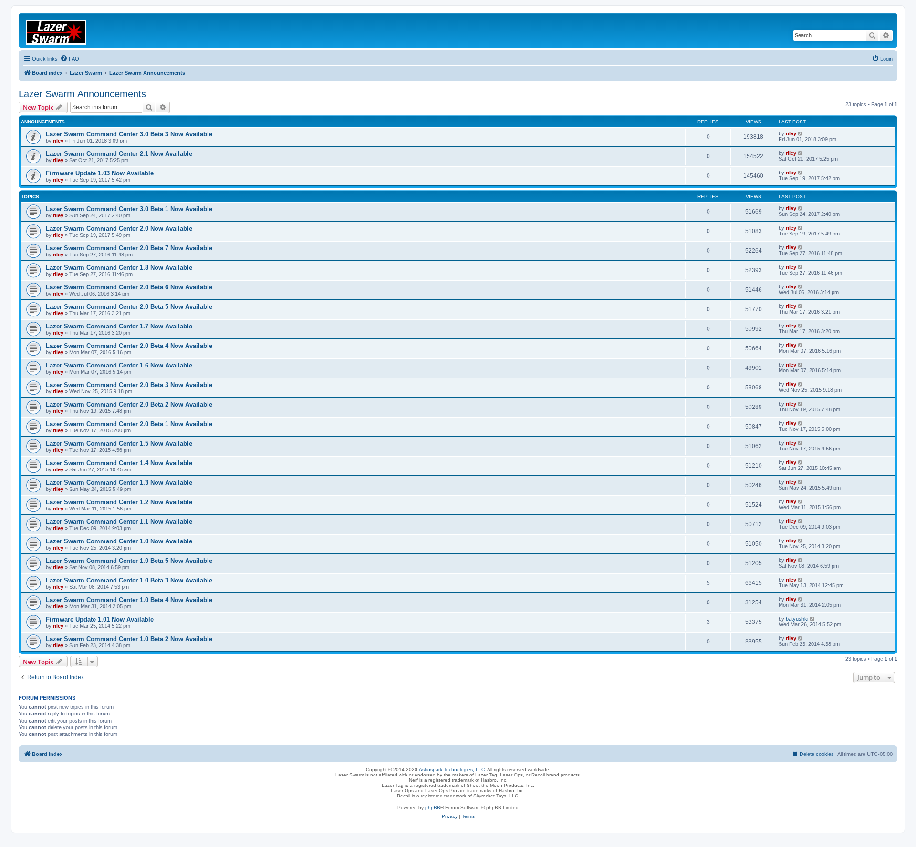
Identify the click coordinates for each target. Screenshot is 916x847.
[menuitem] (69, 58)
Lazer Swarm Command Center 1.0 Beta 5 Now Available (129, 560)
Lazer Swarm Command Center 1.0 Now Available (119, 541)
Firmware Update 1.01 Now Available (100, 619)
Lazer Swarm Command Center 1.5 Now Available (119, 443)
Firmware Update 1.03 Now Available (100, 173)
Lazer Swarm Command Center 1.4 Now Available (119, 463)
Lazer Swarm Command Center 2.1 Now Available (119, 153)
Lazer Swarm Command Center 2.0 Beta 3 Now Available (129, 384)
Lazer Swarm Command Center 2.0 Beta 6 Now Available (129, 287)
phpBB (432, 807)
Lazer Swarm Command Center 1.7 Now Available (119, 326)
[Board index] (62, 30)
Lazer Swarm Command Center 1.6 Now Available (119, 365)
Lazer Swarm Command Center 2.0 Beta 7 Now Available (129, 248)
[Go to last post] (801, 133)
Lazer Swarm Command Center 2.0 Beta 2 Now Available (129, 404)
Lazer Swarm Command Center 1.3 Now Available (119, 482)
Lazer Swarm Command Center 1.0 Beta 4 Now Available (129, 599)
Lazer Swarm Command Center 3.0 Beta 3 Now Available (129, 134)
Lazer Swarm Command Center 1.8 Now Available (119, 267)
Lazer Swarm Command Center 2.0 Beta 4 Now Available (129, 345)
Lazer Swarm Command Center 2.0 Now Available (119, 228)
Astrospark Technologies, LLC (452, 769)
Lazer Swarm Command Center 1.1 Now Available (119, 521)
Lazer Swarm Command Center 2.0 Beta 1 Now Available (129, 424)
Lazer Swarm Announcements (82, 94)
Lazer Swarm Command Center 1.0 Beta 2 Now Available (129, 639)
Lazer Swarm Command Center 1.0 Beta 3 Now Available (129, 580)
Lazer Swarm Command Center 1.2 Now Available (119, 502)
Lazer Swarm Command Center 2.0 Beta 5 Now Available (129, 306)
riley (58, 140)
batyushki (797, 619)
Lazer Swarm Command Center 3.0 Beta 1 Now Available (129, 209)
